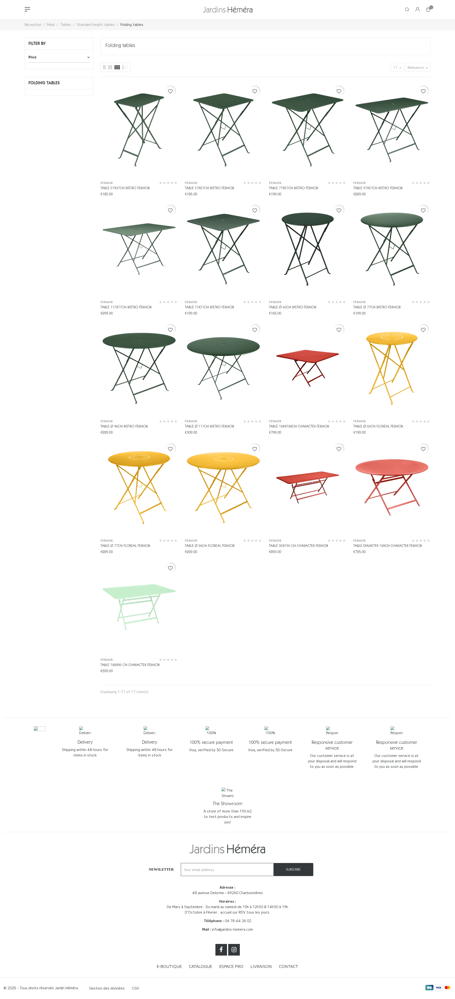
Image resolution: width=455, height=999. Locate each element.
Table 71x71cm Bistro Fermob (209, 307)
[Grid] (125, 67)
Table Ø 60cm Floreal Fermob (378, 426)
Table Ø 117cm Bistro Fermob (209, 426)
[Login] (417, 9)
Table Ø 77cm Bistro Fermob (377, 307)
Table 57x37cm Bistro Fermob (125, 188)
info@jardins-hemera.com (232, 929)
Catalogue (200, 966)
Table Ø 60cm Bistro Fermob (292, 307)
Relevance (416, 67)
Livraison (261, 966)
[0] (428, 9)
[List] (104, 67)
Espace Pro (231, 966)
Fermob (106, 183)
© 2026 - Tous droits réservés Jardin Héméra (41, 987)
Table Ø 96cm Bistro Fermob (124, 426)
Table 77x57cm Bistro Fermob (293, 188)
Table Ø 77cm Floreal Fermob (125, 546)
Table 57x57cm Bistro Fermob (209, 188)
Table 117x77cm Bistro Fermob (126, 307)
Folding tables (44, 82)
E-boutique (169, 966)
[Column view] (110, 67)
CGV (135, 988)
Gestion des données (107, 988)
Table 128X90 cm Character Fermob (130, 665)
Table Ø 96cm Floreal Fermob (210, 546)
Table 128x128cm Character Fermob (299, 426)
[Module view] (117, 67)
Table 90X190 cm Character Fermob (298, 546)
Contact (288, 966)
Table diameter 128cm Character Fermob (387, 546)
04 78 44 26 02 (238, 920)
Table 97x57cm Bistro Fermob (378, 188)
